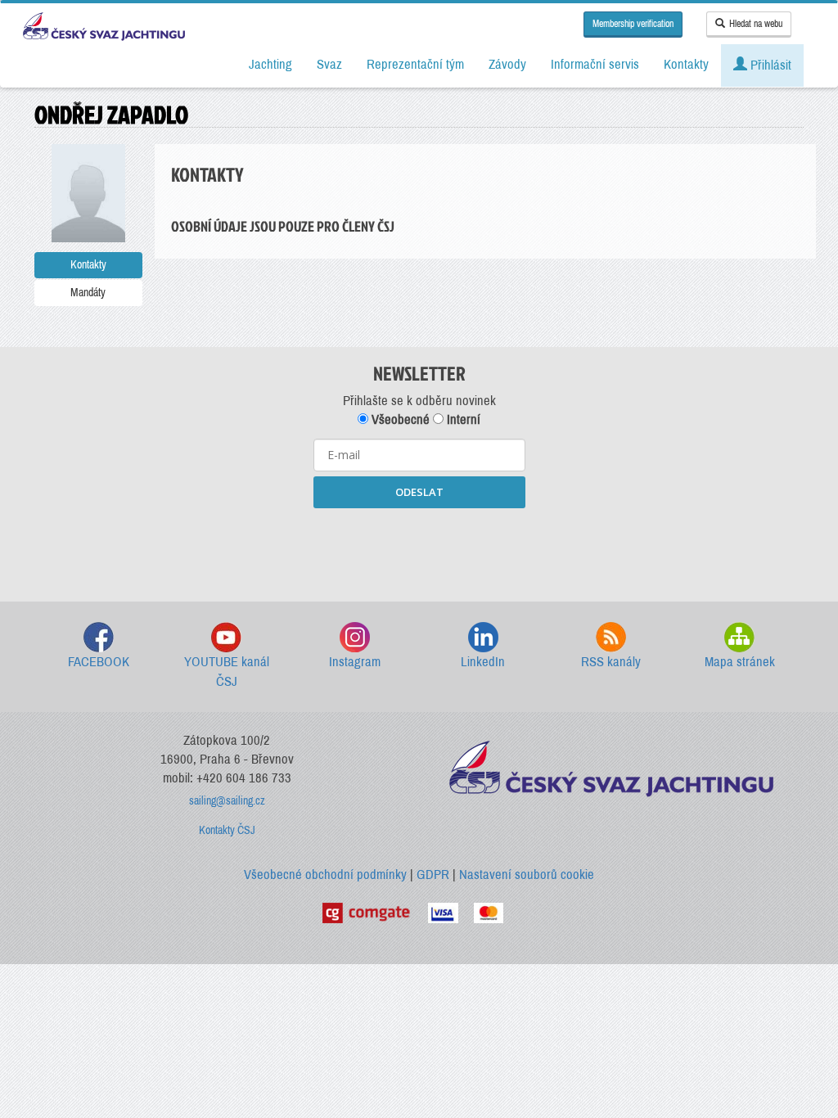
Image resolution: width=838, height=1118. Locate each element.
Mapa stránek (740, 662)
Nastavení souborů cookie (526, 874)
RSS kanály (611, 662)
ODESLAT (419, 492)
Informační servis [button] (595, 64)
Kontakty (88, 265)
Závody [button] (507, 64)
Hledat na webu (755, 23)
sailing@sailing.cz (227, 801)
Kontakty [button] (686, 64)
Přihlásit (769, 65)
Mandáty (88, 292)
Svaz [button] (329, 64)
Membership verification (633, 23)
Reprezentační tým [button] (415, 64)
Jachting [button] (270, 64)
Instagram (355, 662)
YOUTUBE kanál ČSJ (226, 671)
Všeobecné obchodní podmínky (325, 874)
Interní (462, 419)
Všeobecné (399, 419)
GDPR (433, 874)
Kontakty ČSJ (227, 830)
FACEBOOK (98, 662)
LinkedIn (483, 662)
